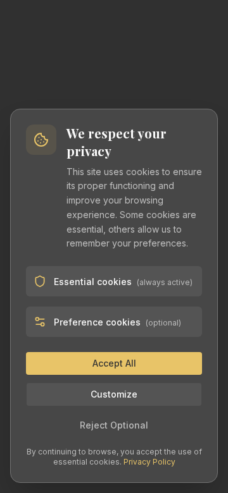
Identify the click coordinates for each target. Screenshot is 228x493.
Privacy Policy (149, 461)
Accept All (114, 363)
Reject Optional (114, 425)
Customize (114, 394)
